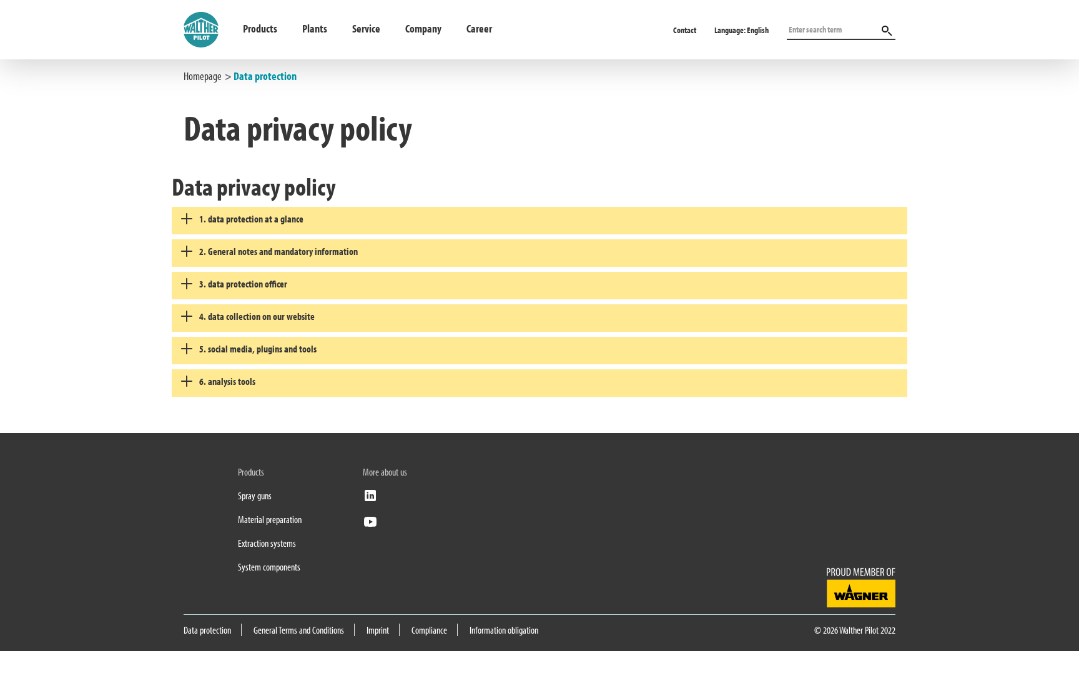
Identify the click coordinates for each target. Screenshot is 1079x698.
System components (269, 567)
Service (366, 28)
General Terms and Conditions (299, 630)
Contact (684, 30)
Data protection (265, 76)
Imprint (378, 630)
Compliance (429, 630)
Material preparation (270, 519)
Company (423, 28)
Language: (741, 30)
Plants (314, 28)
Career (479, 28)
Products (260, 28)
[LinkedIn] (370, 499)
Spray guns (255, 495)
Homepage (203, 76)
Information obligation (504, 630)
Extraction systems (267, 543)
